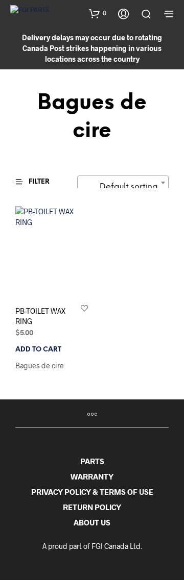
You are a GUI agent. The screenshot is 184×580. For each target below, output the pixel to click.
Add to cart (38, 349)
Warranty (92, 476)
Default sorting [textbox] (129, 187)
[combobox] (123, 182)
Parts (92, 461)
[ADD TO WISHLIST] (84, 308)
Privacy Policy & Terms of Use (92, 491)
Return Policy (92, 507)
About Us (92, 522)
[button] (97, 13)
